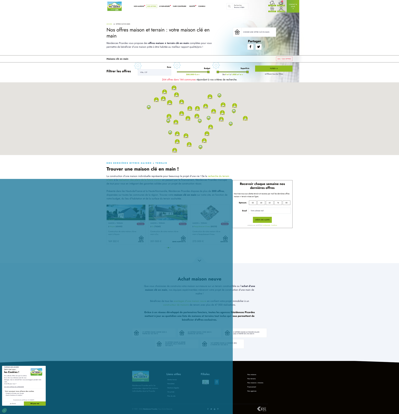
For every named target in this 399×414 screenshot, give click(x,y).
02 (253, 203)
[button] (149, 107)
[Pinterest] (218, 409)
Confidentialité (266, 225)
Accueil (109, 24)
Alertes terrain (172, 379)
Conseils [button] (201, 6)
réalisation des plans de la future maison (140, 180)
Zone (169, 67)
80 (286, 203)
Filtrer (273, 68)
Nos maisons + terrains (255, 382)
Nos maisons (251, 374)
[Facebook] (208, 409)
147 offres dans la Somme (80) (224, 343)
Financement (251, 387)
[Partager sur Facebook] (250, 47)
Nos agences (251, 391)
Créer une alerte (262, 220)
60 (261, 203)
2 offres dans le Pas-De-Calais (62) (246, 333)
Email (244, 210)
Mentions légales (173, 388)
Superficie (245, 68)
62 (270, 203)
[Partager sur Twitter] (259, 47)
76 (278, 203)
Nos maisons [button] (140, 6)
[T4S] (227, 380)
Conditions (274, 225)
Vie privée (170, 392)
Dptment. (243, 202)
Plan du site (171, 396)
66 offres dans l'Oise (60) (199, 332)
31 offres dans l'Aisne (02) (154, 332)
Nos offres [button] (151, 6)
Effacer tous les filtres (274, 74)
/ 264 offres (284, 59)
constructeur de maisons (176, 305)
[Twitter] (211, 409)
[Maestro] (205, 382)
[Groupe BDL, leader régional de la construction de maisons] (261, 409)
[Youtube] (214, 409)
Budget (207, 68)
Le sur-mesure (165, 6)
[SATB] (216, 382)
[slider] (208, 72)
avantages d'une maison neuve (190, 301)
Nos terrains (251, 378)
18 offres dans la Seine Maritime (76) (175, 343)
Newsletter (171, 383)
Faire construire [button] (179, 6)
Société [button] (193, 6)
